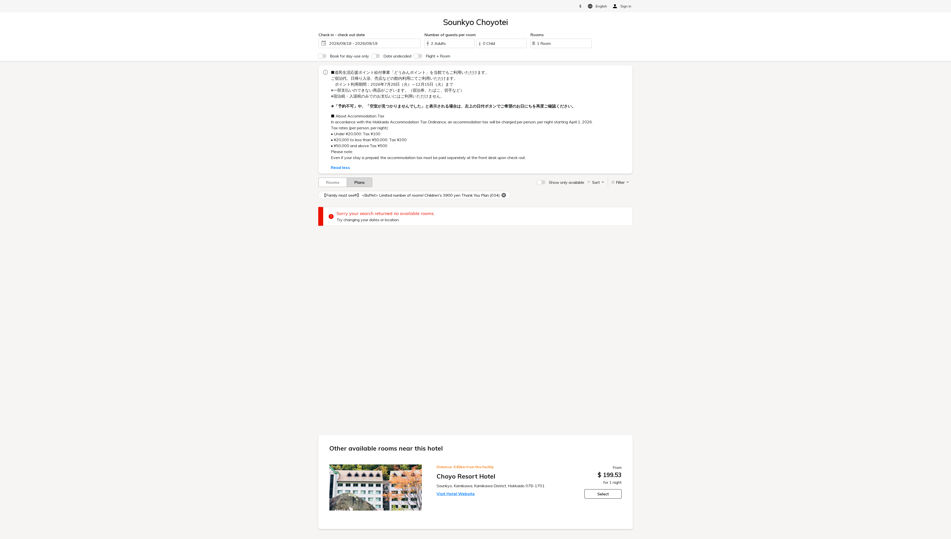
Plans (359, 182)
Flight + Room (438, 56)
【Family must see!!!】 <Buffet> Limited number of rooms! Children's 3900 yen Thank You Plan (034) (411, 195)
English (601, 6)
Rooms (332, 182)
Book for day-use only (349, 56)
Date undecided (397, 56)
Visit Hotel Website (456, 493)
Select (603, 493)
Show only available (566, 182)
